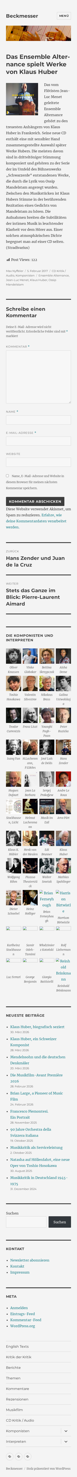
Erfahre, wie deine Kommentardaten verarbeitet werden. (36, 521)
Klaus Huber (38, 280)
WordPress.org (22, 1326)
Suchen (12, 1213)
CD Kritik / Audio (20, 1420)
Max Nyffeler (14, 271)
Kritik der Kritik (18, 1357)
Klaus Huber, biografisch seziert (37, 1027)
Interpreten (16, 1442)
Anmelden (19, 1308)
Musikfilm (14, 1410)
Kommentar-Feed (25, 1320)
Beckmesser (22, 16)
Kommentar (18, 346)
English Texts (17, 1346)
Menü (64, 15)
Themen (13, 1378)
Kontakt (17, 1266)
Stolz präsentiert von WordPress (49, 1469)
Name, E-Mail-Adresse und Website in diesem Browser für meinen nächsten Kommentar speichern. (35, 482)
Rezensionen (17, 1399)
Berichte (13, 1368)
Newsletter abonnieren (29, 1260)
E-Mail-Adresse (21, 433)
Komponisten (25, 275)
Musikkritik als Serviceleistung (36, 1147)
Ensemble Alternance (53, 275)
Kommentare (17, 1389)
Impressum (20, 1272)
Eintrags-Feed (22, 1314)
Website (13, 454)
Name (12, 412)
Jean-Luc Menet (17, 280)
